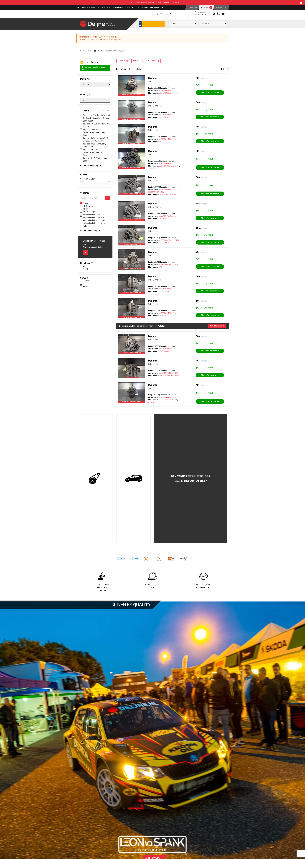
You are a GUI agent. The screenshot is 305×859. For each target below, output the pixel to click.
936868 (175, 93)
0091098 (151, 168)
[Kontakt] (223, 14)
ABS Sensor (88, 209)
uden (85, 266)
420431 (151, 402)
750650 (165, 117)
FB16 (160, 267)
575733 (166, 316)
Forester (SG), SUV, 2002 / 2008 (96, 115)
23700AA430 (166, 139)
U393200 (166, 218)
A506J (162, 192)
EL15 (160, 375)
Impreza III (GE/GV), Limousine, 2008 (96, 159)
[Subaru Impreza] (131, 85)
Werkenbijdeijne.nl (171, 3)
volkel (85, 269)
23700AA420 (166, 115)
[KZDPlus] (134, 559)
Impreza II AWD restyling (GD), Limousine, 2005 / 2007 (95, 139)
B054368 (166, 291)
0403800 (166, 351)
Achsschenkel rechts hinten (94, 220)
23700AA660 (166, 216)
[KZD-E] (121, 559)
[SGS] (146, 559)
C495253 (172, 195)
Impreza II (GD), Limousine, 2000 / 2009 (94, 145)
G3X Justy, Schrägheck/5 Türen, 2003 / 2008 (96, 119)
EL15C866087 (168, 375)
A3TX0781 (175, 216)
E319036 (166, 243)
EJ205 (160, 316)
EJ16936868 (167, 93)
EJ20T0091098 (168, 166)
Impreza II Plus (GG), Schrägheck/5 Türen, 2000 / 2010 (94, 152)
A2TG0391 (175, 373)
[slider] (82, 183)
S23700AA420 (153, 192)
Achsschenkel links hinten (93, 214)
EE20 (160, 218)
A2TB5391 (175, 115)
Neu (84, 284)
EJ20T (177, 166)
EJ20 (160, 117)
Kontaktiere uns (216, 326)
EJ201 (160, 400)
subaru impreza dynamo (115, 51)
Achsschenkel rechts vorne (94, 223)
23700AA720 (166, 264)
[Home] (95, 51)
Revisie (86, 286)
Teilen (206, 7)
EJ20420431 (168, 400)
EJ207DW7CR (163, 195)
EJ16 (160, 93)
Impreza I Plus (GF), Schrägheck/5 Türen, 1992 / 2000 (94, 132)
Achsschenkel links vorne (93, 217)
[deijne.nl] (97, 23)
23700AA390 (166, 90)
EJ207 (160, 351)
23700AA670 (166, 240)
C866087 (177, 375)
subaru (121, 61)
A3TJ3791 (175, 240)
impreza (137, 61)
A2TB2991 (175, 90)
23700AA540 (166, 373)
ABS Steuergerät (90, 212)
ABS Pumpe (88, 206)
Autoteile (101, 51)
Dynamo (86, 203)
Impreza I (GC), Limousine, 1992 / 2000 (96, 125)
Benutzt (86, 281)
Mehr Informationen (209, 92)
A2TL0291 (175, 264)
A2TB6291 (175, 139)
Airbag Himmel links (91, 226)
